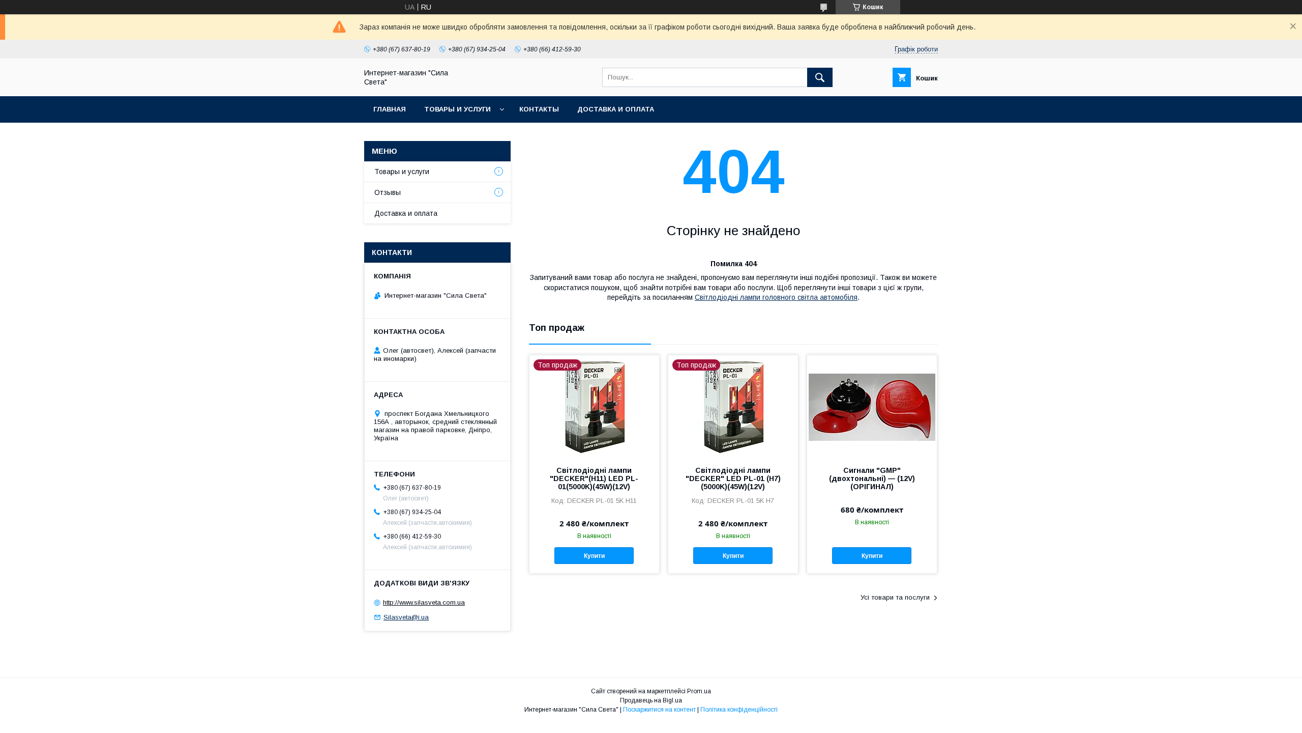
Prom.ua (699, 691)
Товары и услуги (457, 109)
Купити (594, 555)
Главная (389, 109)
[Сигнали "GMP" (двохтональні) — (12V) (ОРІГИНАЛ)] (872, 406)
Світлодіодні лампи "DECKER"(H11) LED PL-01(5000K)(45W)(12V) (594, 478)
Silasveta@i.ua (406, 617)
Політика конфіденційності (739, 709)
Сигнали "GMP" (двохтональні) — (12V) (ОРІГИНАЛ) (872, 478)
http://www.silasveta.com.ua (424, 602)
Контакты (539, 109)
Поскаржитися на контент (659, 709)
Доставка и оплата (615, 109)
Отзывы (387, 192)
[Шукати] (820, 77)
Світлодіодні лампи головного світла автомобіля (776, 297)
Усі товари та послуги (895, 597)
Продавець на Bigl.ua (651, 700)
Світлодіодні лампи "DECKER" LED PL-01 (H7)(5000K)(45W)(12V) (733, 478)
